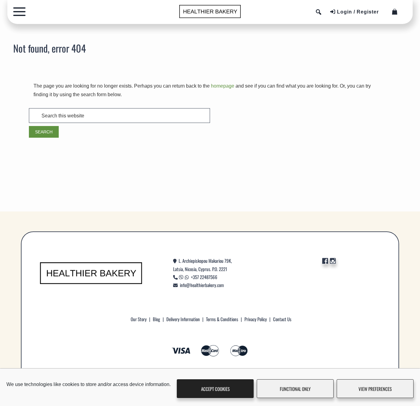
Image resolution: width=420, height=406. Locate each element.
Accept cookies (215, 388)
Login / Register (357, 11)
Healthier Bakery (210, 12)
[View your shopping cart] (396, 12)
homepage (222, 86)
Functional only (295, 388)
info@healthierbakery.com (202, 285)
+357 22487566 (204, 277)
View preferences (375, 388)
